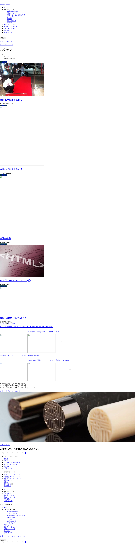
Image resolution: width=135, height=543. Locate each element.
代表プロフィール (9, 24)
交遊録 (9, 19)
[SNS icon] (2, 453)
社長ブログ (11, 23)
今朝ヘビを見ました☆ (11, 169)
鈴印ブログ (7, 486)
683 (13, 323)
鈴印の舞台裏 (11, 21)
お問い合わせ (8, 32)
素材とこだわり (12, 13)
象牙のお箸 (5, 238)
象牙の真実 (7, 484)
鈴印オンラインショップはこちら (11, 391)
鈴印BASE (7, 480)
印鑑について (8, 482)
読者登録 (7, 30)
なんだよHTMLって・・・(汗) (15, 280)
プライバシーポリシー (11, 464)
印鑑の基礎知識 (12, 11)
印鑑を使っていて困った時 (16, 15)
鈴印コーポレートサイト (12, 474)
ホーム (6, 7)
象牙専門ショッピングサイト (13, 478)
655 (9, 323)
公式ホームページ (9, 28)
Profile (6, 460)
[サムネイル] (22, 95)
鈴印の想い (11, 17)
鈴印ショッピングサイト (12, 476)
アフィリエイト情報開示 (12, 462)
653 (4, 323)
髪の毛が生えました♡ (11, 100)
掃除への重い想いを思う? (13, 318)
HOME (6, 459)
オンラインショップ (10, 26)
